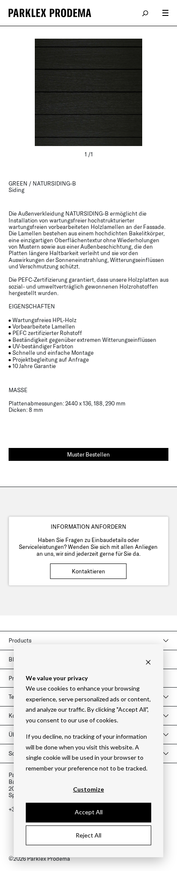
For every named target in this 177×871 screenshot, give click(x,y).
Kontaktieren (88, 571)
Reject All (88, 835)
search (145, 12)
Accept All (89, 812)
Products (20, 640)
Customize (88, 789)
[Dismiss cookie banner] (148, 661)
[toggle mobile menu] (165, 13)
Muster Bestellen (88, 454)
